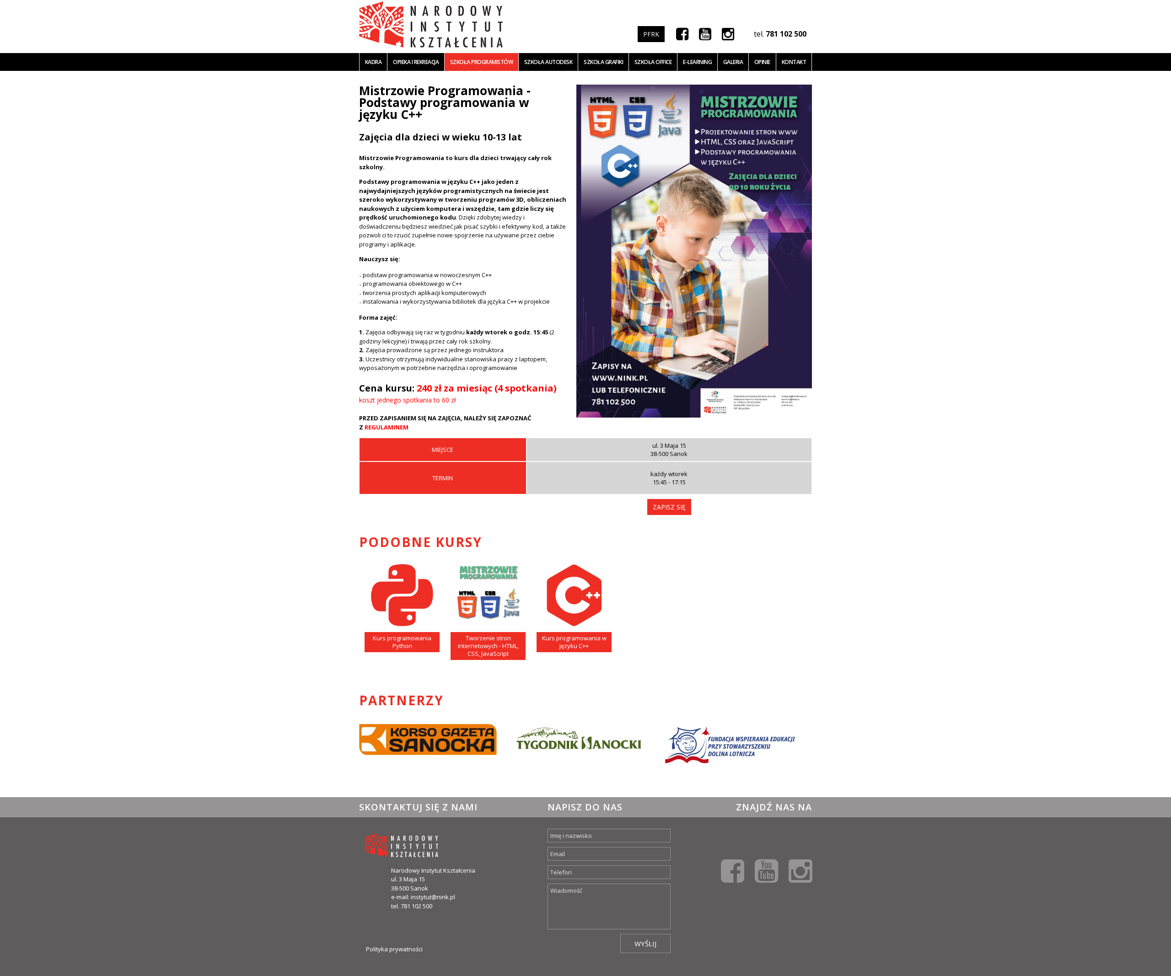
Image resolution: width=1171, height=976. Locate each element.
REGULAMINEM (386, 427)
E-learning (697, 62)
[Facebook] (682, 33)
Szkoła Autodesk (548, 62)
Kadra (373, 62)
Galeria (733, 62)
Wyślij (645, 943)
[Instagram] (728, 33)
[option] (428, 751)
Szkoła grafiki (603, 62)
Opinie (762, 62)
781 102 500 (786, 34)
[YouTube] (705, 33)
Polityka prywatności (394, 949)
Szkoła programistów (481, 62)
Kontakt (794, 62)
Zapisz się (669, 507)
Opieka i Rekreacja (416, 62)
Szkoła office (653, 62)
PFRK (651, 34)
